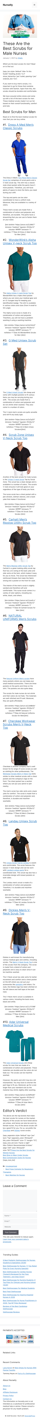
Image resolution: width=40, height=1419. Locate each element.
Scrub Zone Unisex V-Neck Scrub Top (18, 436)
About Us (6, 1386)
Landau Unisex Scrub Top (20, 822)
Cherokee (6, 1130)
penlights (19, 984)
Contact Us (7, 1399)
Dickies (17, 1130)
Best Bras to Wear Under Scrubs (15, 1155)
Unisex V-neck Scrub (16, 479)
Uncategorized (11, 1166)
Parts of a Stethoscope (27, 1373)
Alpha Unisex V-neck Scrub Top (18, 293)
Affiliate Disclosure (10, 1392)
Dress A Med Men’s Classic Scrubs (18, 126)
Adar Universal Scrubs (15, 1063)
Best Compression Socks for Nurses (17, 1158)
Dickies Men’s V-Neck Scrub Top (16, 911)
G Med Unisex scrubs (14, 392)
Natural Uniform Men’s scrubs (18, 679)
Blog (4, 1389)
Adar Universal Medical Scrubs (16, 1023)
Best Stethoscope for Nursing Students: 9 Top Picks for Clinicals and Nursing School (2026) (19, 1282)
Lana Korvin (7, 1368)
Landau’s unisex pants (15, 870)
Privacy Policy (8, 1396)
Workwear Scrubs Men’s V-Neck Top (17, 774)
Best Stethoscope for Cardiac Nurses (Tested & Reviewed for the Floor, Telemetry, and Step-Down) (17, 1274)
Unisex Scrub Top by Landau (17, 863)
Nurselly (8, 4)
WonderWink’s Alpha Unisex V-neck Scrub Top (20, 241)
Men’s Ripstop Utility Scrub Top (18, 566)
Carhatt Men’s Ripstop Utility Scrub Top (19, 521)
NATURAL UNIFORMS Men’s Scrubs (19, 617)
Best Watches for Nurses (15, 1175)
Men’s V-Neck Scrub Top (22, 962)
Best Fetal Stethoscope (12, 1292)
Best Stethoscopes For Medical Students (19, 1288)
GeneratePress (30, 1416)
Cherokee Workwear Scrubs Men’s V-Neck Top (19, 724)
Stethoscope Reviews (11, 1312)
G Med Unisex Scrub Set (19, 342)
